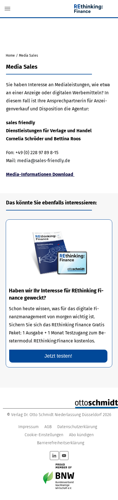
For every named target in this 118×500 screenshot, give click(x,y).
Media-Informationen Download (40, 174)
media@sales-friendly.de (43, 160)
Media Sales (22, 66)
